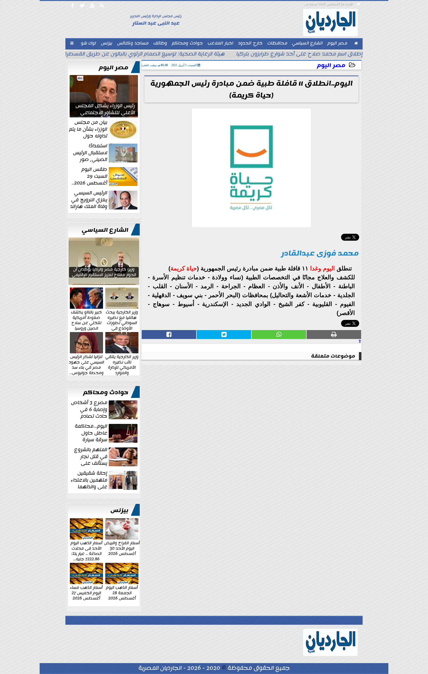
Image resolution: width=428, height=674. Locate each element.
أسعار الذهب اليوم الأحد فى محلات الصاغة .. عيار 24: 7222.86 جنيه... (86, 551)
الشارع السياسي (105, 230)
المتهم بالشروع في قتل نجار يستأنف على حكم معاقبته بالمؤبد (106, 456)
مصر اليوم (331, 65)
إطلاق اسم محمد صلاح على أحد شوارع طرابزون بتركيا (299, 54)
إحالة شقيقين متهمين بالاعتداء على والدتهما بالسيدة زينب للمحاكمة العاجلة (104, 480)
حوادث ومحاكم (105, 392)
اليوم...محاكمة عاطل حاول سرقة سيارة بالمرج (106, 433)
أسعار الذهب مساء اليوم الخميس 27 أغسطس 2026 (86, 592)
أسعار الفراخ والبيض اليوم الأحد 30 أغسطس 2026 (122, 548)
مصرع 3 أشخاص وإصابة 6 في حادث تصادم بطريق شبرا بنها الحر (104, 409)
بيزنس (119, 510)
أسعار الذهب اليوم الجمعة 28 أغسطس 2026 (122, 592)
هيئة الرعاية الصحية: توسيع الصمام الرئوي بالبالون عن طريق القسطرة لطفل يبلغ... (129, 54)
